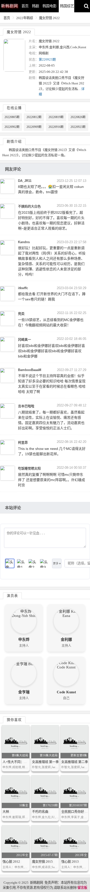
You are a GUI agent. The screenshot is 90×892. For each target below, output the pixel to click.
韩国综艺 (67, 6)
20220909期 (34, 126)
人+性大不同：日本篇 (18, 762)
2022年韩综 (24, 18)
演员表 (12, 596)
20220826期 (78, 117)
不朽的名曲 (40, 811)
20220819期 (56, 117)
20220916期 (56, 126)
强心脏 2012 (11, 861)
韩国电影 (49, 6)
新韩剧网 (36, 882)
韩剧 (35, 6)
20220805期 (12, 117)
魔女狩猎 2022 (49, 18)
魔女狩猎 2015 (42, 861)
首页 (25, 6)
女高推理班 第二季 (74, 762)
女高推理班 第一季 (45, 762)
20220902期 (12, 126)
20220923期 (78, 126)
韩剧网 (9, 6)
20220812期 (34, 117)
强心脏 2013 (70, 861)
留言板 (82, 887)
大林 (5, 811)
